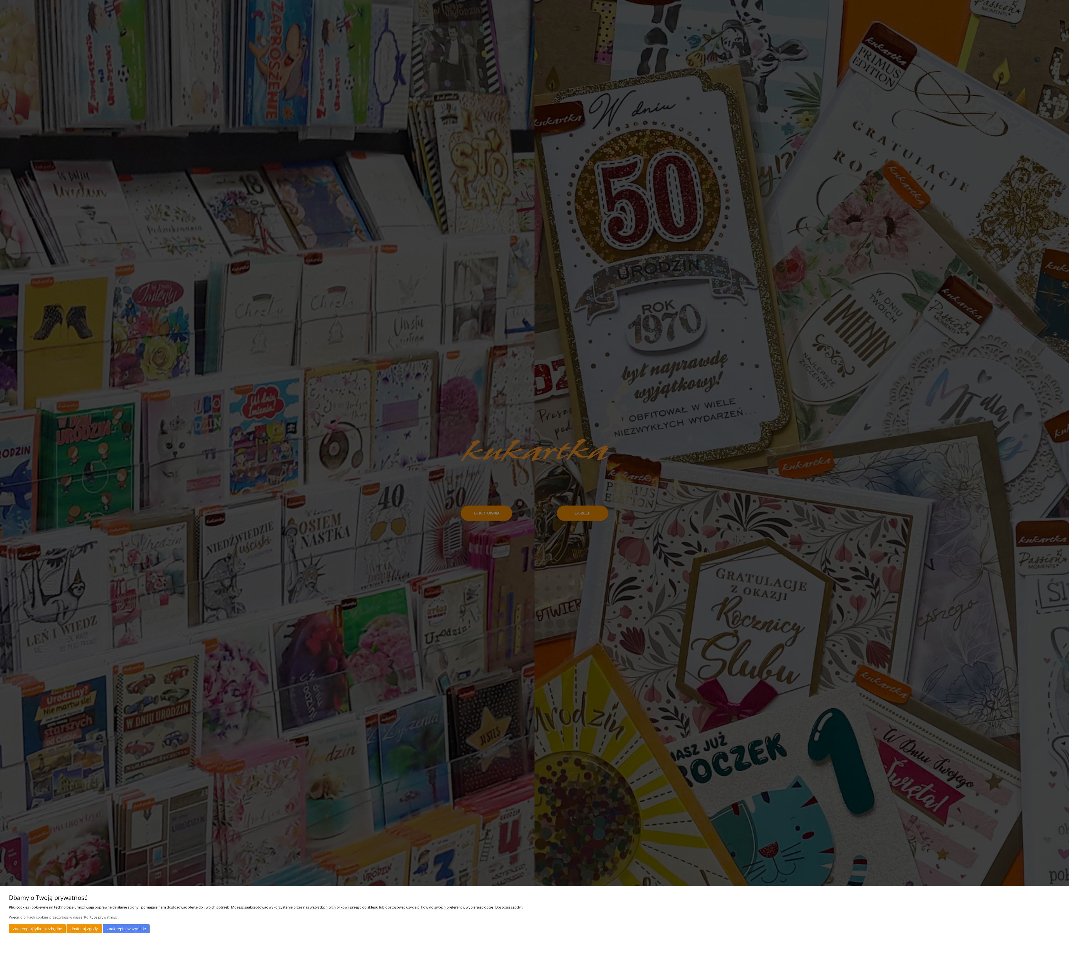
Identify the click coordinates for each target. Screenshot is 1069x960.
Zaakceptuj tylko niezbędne (37, 928)
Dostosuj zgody (84, 928)
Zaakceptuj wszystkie (126, 928)
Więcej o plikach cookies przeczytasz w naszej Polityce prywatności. (64, 917)
